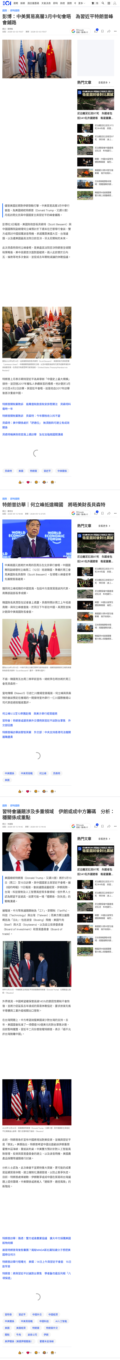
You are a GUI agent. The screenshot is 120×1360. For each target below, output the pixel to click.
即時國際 (15, 10)
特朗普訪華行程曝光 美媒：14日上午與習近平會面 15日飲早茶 (36, 1264)
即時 (55, 3)
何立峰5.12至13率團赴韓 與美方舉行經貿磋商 (29, 713)
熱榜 (62, 3)
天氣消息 (46, 3)
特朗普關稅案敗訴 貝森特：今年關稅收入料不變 (31, 415)
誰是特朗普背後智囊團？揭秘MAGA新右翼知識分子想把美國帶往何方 (36, 1252)
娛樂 (22, 3)
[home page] (7, 3)
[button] (102, 31)
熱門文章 (84, 82)
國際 (69, 3)
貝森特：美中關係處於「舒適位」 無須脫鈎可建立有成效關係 (36, 425)
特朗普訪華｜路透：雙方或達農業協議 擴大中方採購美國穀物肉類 (36, 1241)
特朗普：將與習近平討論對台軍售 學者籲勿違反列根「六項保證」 (36, 1276)
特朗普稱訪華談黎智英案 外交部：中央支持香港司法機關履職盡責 (36, 734)
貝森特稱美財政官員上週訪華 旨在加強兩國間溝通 (32, 434)
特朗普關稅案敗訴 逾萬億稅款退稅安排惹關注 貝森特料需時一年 (36, 406)
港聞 (15, 3)
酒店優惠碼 (33, 3)
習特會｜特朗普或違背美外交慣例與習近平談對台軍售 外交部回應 (36, 723)
